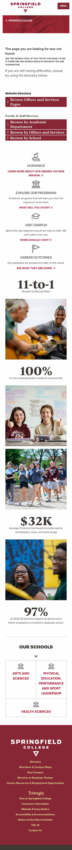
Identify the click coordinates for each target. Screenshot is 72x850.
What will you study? (35, 207)
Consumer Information (35, 804)
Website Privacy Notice (35, 809)
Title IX (35, 825)
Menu (63, 6)
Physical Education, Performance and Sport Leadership (51, 683)
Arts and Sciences (21, 676)
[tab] (36, 102)
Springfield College (20, 20)
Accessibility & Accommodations (35, 814)
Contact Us (35, 830)
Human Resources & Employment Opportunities (35, 783)
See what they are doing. (35, 268)
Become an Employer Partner (35, 778)
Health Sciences (36, 711)
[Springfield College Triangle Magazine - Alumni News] (36, 790)
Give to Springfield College (35, 798)
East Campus (35, 772)
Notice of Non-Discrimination (35, 820)
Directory (35, 762)
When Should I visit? (35, 240)
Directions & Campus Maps (35, 767)
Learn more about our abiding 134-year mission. (36, 173)
